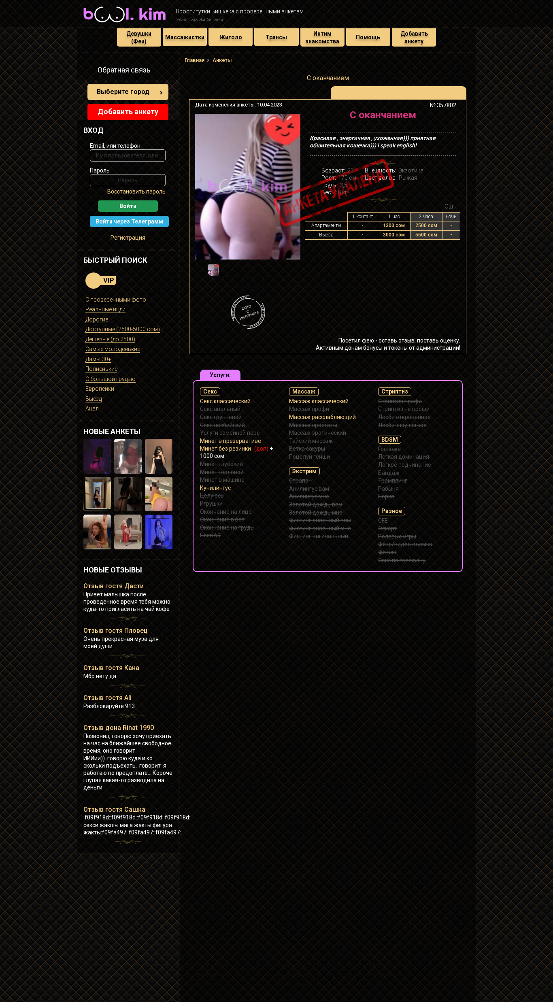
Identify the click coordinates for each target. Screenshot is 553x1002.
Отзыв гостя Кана (111, 668)
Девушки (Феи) (138, 37)
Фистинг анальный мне (320, 528)
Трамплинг (392, 480)
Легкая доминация (403, 456)
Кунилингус (215, 488)
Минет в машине (222, 480)
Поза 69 (210, 535)
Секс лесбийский (222, 425)
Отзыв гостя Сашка (114, 809)
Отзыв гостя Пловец (115, 630)
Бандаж (389, 473)
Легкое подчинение (404, 465)
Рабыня (388, 488)
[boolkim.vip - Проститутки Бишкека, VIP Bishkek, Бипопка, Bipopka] (124, 23)
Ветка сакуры (307, 448)
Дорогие (96, 319)
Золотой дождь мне (315, 512)
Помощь (368, 37)
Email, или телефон (115, 146)
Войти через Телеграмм (129, 221)
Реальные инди (105, 309)
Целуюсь (212, 495)
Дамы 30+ (98, 359)
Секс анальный (220, 409)
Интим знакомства (322, 37)
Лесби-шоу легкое (402, 425)
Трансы (276, 37)
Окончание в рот (222, 519)
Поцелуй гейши (309, 456)
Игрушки (211, 503)
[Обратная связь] (87, 71)
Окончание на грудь (227, 527)
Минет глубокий (221, 464)
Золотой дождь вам (315, 504)
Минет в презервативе (230, 441)
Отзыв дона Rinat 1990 (118, 728)
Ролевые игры (397, 536)
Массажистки (184, 37)
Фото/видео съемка (405, 544)
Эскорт (387, 528)
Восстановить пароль (136, 191)
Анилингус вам (309, 488)
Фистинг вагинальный (318, 536)
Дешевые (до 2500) (110, 339)
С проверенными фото (115, 299)
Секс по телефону (401, 560)
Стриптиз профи (400, 401)
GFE (383, 520)
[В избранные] (447, 118)
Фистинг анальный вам (320, 520)
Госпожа (389, 449)
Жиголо (230, 37)
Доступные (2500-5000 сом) (122, 329)
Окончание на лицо (226, 511)
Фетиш (387, 552)
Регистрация (128, 237)
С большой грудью (110, 379)
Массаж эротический (317, 433)
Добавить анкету (414, 37)
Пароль (100, 170)
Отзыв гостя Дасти (113, 586)
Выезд (93, 399)
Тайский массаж (311, 441)
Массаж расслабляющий (322, 417)
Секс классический (225, 401)
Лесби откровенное (404, 417)
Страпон (300, 480)
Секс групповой (221, 417)
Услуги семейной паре (230, 433)
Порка (386, 496)
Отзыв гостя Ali (107, 698)
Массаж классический (319, 401)
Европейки (99, 388)
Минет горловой (222, 472)
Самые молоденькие (112, 349)
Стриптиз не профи (404, 409)
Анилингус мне (309, 496)
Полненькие (101, 369)
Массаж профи (309, 409)
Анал (92, 408)
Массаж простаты (313, 425)
